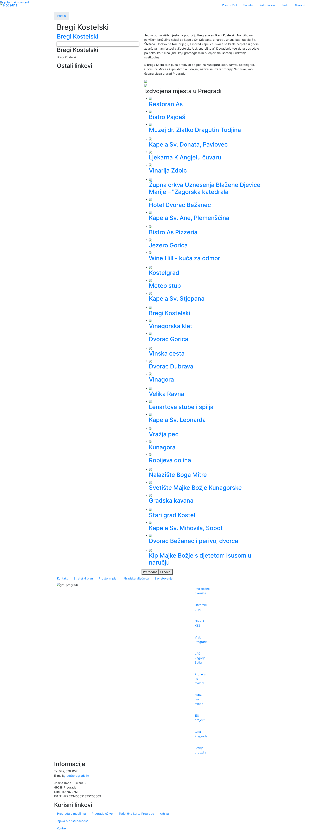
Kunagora (162, 447)
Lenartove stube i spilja (181, 406)
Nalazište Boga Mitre (178, 474)
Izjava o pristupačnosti (73, 821)
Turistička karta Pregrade (136, 813)
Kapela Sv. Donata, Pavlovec (188, 144)
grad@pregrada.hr (76, 775)
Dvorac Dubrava (171, 366)
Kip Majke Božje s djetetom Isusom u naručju (200, 559)
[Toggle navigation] (310, 5)
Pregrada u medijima (71, 813)
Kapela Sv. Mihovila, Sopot (186, 528)
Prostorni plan (108, 578)
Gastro (285, 5)
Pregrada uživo (102, 813)
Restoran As (166, 104)
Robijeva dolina (170, 460)
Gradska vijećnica (136, 578)
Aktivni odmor (268, 5)
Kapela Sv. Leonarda (177, 419)
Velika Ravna (166, 393)
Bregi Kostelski (169, 313)
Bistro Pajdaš (167, 117)
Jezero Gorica (168, 245)
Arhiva (164, 813)
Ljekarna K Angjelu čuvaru (185, 157)
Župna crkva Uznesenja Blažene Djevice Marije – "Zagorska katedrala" (204, 188)
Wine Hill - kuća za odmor (184, 258)
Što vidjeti (248, 5)
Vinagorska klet (170, 326)
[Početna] (8, 5)
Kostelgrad (164, 272)
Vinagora (161, 379)
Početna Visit (229, 5)
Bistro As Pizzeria (173, 232)
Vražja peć (164, 434)
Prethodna (150, 572)
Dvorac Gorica (168, 339)
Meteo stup (165, 285)
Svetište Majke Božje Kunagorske (195, 487)
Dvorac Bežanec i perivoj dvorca (193, 540)
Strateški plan (83, 578)
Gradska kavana (171, 500)
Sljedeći (165, 572)
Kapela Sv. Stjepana (176, 298)
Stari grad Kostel (172, 515)
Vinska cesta (167, 353)
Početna (61, 15)
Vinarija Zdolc (168, 170)
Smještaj (300, 5)
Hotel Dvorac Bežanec (180, 204)
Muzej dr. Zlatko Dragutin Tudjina (195, 129)
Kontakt (62, 578)
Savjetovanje (163, 578)
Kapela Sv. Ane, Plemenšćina (189, 217)
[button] (59, 44)
